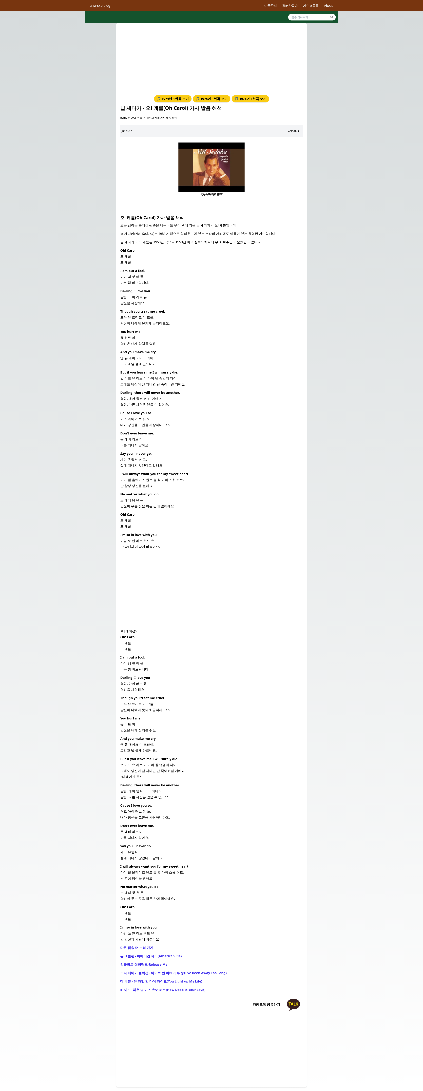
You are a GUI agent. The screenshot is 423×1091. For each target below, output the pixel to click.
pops (133, 117)
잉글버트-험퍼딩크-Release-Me (144, 964)
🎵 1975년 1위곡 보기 (211, 98)
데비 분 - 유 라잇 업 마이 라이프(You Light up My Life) (161, 981)
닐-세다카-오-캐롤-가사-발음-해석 (158, 117)
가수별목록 (311, 5)
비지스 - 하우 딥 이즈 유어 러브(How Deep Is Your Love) (162, 989)
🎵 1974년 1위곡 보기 (173, 98)
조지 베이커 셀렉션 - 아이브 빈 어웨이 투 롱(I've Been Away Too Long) (173, 973)
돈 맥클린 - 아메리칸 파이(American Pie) (151, 956)
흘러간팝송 (290, 5)
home (123, 117)
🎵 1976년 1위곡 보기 (250, 98)
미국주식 (270, 5)
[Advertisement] (211, 58)
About (328, 5)
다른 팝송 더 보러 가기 (136, 947)
